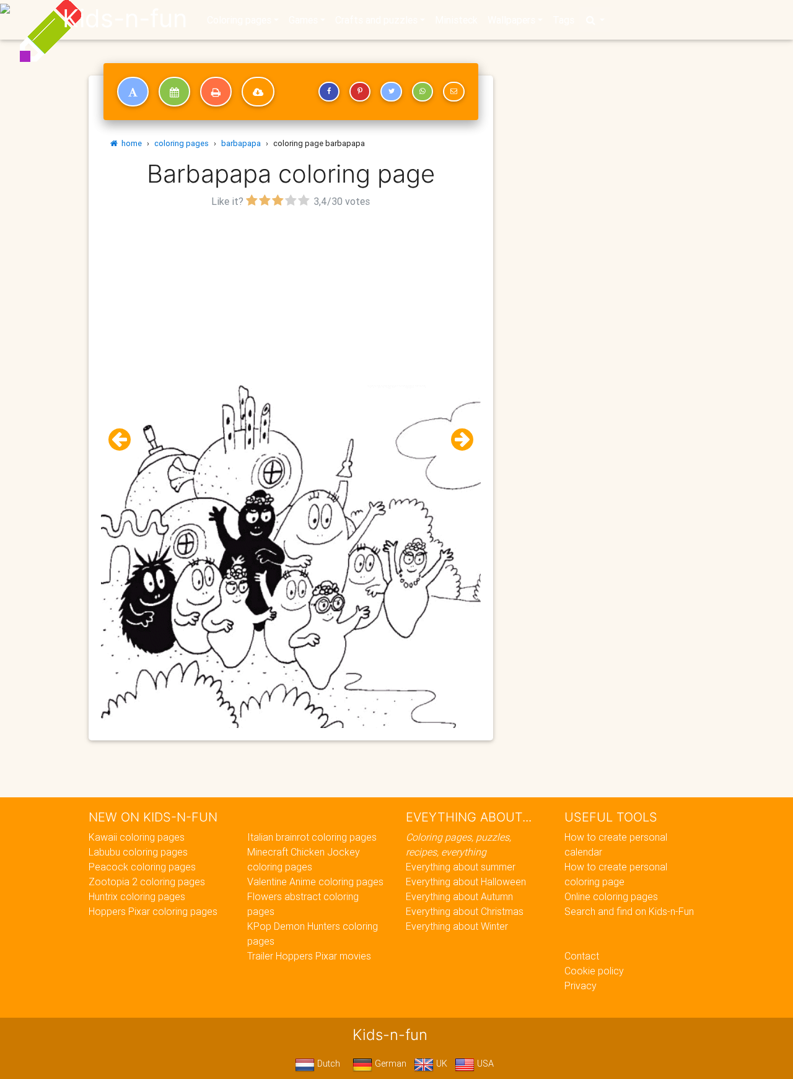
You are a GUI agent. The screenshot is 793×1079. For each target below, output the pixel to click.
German (389, 1063)
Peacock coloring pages (142, 866)
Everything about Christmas (465, 911)
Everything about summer (460, 866)
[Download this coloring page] (258, 91)
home (130, 143)
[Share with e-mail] (453, 92)
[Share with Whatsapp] (422, 92)
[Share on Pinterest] (359, 92)
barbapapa (241, 143)
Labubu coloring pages (138, 852)
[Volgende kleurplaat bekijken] (457, 439)
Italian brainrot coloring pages (312, 837)
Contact (581, 956)
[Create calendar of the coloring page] (174, 91)
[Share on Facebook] (329, 92)
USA (484, 1063)
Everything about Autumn (459, 896)
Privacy (580, 985)
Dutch (327, 1063)
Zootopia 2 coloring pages (147, 881)
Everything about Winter (457, 926)
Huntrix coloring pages (137, 896)
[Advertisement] (291, 297)
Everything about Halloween (466, 881)
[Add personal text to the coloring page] (133, 91)
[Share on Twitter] (390, 92)
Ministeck (456, 20)
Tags (563, 20)
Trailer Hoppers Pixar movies (309, 956)
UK (440, 1063)
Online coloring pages (611, 896)
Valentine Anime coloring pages (315, 881)
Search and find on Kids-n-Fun (629, 911)
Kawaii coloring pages (137, 837)
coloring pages (181, 143)
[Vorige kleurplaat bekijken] (124, 439)
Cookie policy (594, 970)
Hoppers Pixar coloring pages (153, 911)
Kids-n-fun (125, 18)
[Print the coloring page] (216, 91)
